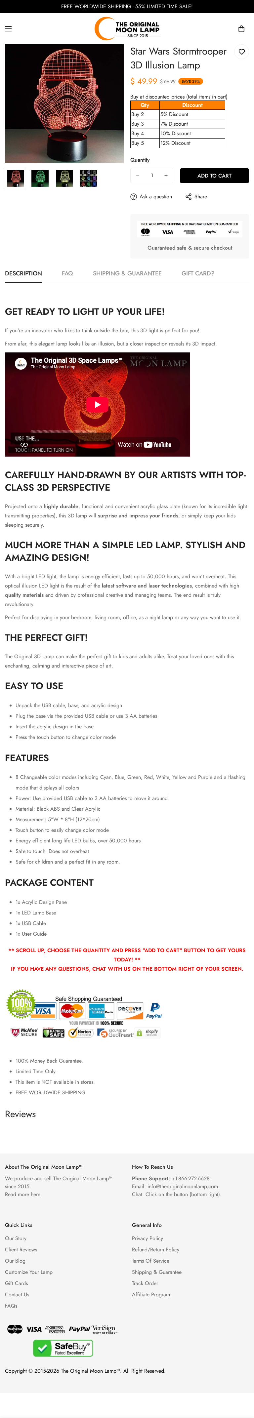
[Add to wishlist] (241, 51)
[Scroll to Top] (241, 1382)
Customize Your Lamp (29, 1272)
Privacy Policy (147, 1238)
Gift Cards (16, 1283)
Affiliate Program (151, 1294)
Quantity (140, 160)
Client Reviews (21, 1249)
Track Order (145, 1283)
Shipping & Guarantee (157, 1272)
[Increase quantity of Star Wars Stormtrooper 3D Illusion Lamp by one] (166, 175)
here (35, 1194)
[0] (241, 28)
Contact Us (17, 1294)
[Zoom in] (109, 58)
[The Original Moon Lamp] (127, 28)
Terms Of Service (150, 1261)
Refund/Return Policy (155, 1249)
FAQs (11, 1306)
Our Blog (15, 1261)
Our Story (15, 1238)
